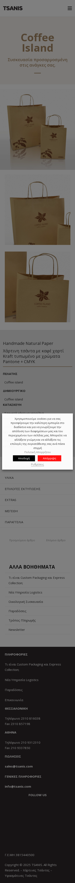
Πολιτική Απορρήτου (37, 452)
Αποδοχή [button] (24, 458)
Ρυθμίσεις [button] (37, 464)
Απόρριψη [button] (49, 458)
